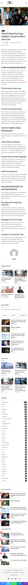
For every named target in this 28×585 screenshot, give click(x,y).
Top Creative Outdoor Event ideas (18, 560)
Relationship (5, 478)
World (3, 461)
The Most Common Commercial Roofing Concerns (6, 372)
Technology (5, 414)
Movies (4, 473)
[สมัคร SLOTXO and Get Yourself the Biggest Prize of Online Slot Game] (6, 322)
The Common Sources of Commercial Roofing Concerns (7, 279)
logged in (9, 309)
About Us (9, 572)
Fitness (4, 454)
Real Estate (5, 457)
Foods (3, 440)
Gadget (4, 464)
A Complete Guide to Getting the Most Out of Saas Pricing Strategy (18, 335)
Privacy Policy (15, 572)
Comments (23, 315)
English (5, 42)
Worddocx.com (14, 575)
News (7, 27)
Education (4, 426)
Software (4, 471)
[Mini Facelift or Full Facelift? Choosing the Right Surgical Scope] (21, 289)
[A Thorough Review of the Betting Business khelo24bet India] (6, 350)
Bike (3, 476)
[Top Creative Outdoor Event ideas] (5, 562)
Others (3, 437)
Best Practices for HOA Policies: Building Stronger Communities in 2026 (18, 541)
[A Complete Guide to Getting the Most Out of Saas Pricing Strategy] (6, 336)
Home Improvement (7, 418)
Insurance (4, 468)
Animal (3, 480)
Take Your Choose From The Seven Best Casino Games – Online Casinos (17, 342)
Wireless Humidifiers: (16, 327)
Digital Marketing (6, 423)
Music (3, 459)
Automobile (4, 447)
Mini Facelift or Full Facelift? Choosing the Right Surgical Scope (20, 296)
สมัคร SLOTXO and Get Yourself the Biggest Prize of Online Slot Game (18, 321)
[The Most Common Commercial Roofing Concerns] (7, 365)
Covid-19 (4, 466)
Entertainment (5, 442)
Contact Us (22, 572)
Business (4, 409)
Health (3, 411)
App (3, 449)
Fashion (4, 421)
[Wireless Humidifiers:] (6, 329)
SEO (3, 452)
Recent (13, 315)
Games (3, 430)
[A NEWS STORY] (10, 3)
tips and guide (5, 445)
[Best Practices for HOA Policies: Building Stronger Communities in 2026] (21, 273)
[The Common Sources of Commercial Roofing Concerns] (7, 273)
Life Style (4, 416)
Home (4, 27)
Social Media (5, 428)
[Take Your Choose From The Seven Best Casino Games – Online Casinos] (6, 343)
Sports (3, 433)
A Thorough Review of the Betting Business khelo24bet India (18, 350)
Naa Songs (4, 402)
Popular (4, 315)
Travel (3, 435)
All (2, 407)
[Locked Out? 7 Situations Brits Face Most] (7, 289)
